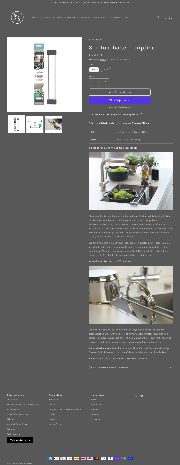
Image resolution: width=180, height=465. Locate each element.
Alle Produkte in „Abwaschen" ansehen (107, 358)
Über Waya (53, 404)
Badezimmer (96, 404)
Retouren (11, 429)
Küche (93, 399)
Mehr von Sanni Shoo (137, 358)
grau (94, 69)
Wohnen (94, 409)
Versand (103, 59)
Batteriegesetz (13, 434)
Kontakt (52, 419)
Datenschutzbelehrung (17, 414)
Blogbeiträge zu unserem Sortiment (65, 409)
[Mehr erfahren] (141, 114)
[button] (45, 17)
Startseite (53, 399)
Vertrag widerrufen (20, 440)
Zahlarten (11, 419)
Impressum (12, 399)
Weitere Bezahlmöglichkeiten (120, 107)
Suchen (52, 414)
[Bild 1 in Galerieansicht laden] (16, 124)
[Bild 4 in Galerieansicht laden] (53, 124)
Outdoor (95, 414)
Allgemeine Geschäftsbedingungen (23, 404)
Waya (15, 464)
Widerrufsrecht (14, 409)
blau (106, 69)
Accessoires (96, 419)
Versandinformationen (17, 424)
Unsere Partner (56, 424)
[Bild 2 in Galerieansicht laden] (34, 124)
